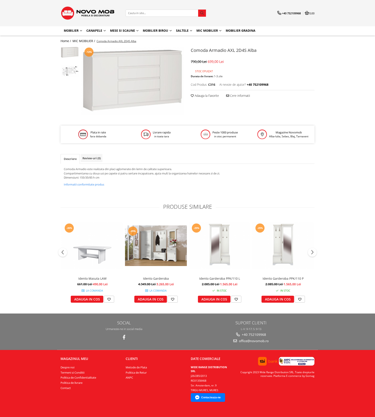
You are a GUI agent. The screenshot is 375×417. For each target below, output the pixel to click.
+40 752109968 (253, 334)
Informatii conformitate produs (84, 184)
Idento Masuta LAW (92, 278)
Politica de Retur (136, 372)
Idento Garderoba (156, 278)
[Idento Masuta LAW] (92, 245)
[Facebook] (124, 337)
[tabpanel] (132, 81)
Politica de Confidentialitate (78, 377)
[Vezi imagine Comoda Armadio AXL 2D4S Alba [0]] (70, 52)
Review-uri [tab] (91, 158)
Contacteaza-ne (211, 397)
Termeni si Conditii (72, 372)
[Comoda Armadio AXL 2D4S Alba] (132, 81)
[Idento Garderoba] (156, 245)
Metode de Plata (136, 367)
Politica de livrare (71, 383)
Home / (66, 41)
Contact (66, 388)
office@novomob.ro (253, 341)
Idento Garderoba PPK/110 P (283, 278)
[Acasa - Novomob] (88, 13)
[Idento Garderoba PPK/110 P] (283, 245)
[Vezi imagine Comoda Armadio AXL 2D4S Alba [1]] (70, 71)
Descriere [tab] (70, 159)
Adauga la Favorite (206, 96)
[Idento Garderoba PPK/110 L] (219, 245)
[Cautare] (202, 13)
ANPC (129, 377)
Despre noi (67, 367)
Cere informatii (239, 96)
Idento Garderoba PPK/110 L (219, 278)
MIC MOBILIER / (84, 41)
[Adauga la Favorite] (109, 299)
